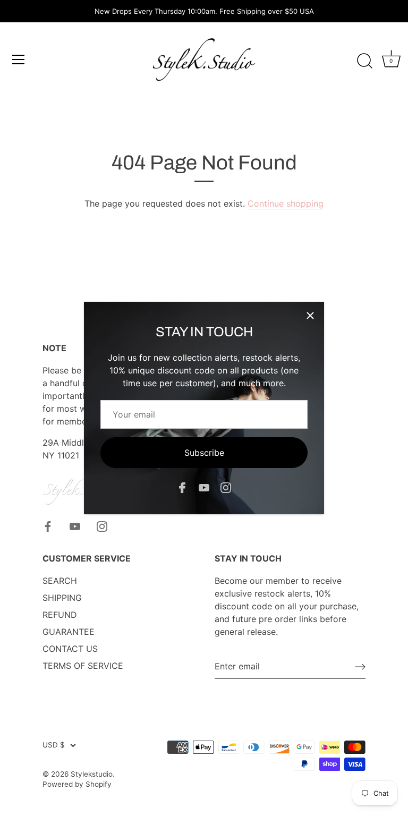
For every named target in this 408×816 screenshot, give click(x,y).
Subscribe (204, 452)
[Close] (310, 315)
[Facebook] (182, 487)
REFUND (59, 614)
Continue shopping (286, 203)
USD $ (53, 745)
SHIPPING (62, 597)
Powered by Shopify (77, 784)
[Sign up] (360, 667)
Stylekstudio (92, 774)
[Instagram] (225, 487)
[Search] (364, 61)
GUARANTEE (68, 631)
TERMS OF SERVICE (82, 665)
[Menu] (18, 59)
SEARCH (59, 580)
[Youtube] (204, 487)
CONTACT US (70, 648)
